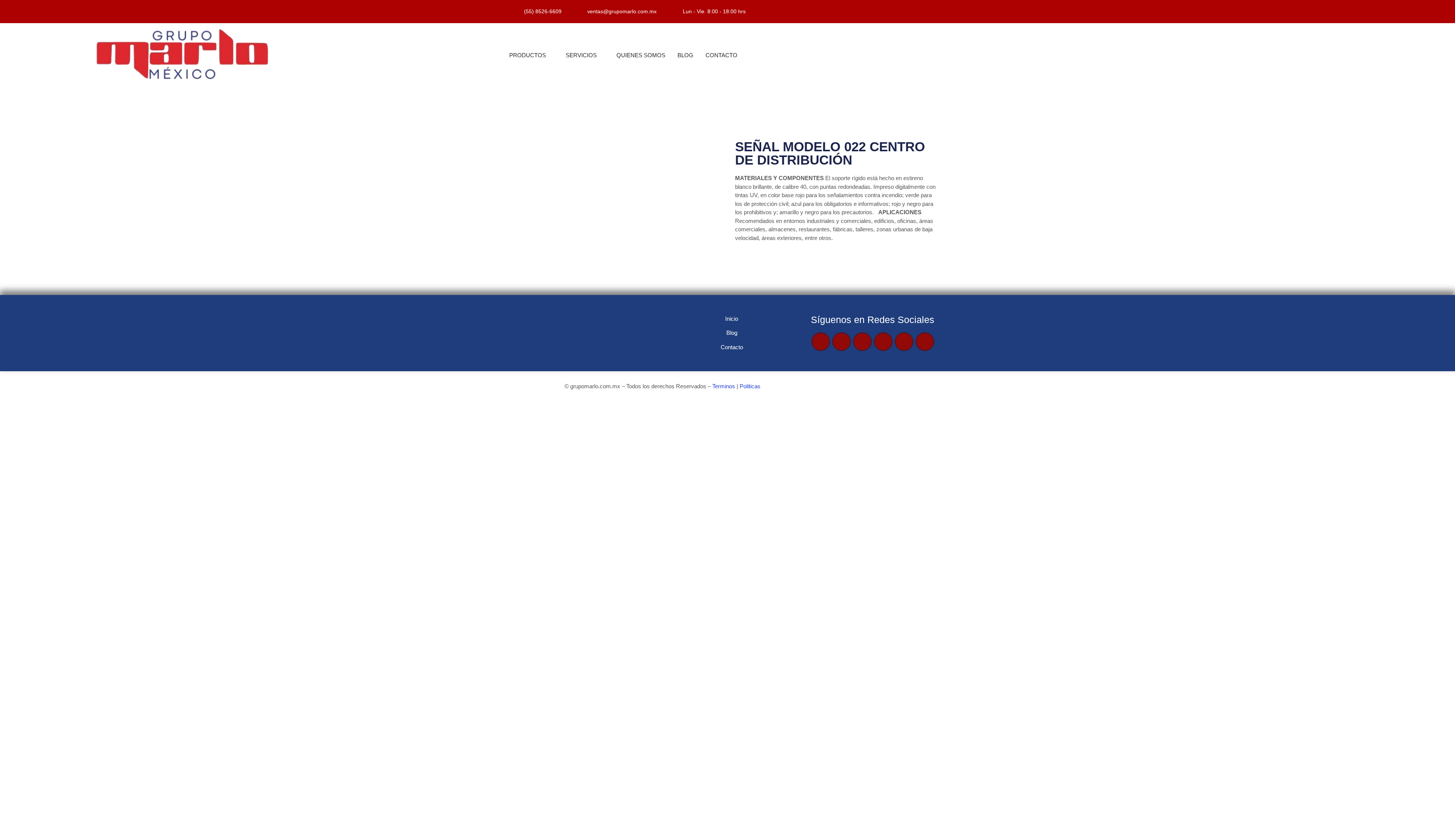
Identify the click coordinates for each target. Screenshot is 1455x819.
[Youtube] (862, 341)
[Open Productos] (551, 55)
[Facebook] (820, 341)
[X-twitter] (841, 341)
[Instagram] (883, 341)
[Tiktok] (904, 341)
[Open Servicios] (601, 55)
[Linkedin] (924, 341)
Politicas (750, 386)
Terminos (723, 386)
